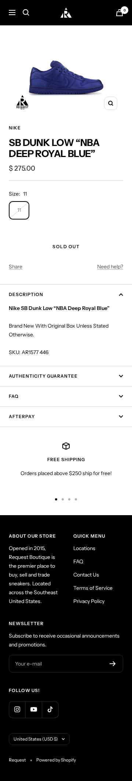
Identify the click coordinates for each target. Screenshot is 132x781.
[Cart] (119, 12)
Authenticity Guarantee (43, 376)
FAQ (14, 396)
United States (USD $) (36, 739)
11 (19, 210)
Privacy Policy (88, 601)
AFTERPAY (22, 416)
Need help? (110, 266)
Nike (15, 128)
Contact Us (86, 574)
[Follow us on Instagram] (17, 709)
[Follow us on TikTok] (50, 709)
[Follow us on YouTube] (33, 709)
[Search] (26, 12)
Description (26, 294)
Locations (84, 548)
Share (15, 266)
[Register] (113, 663)
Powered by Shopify (56, 760)
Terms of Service (93, 588)
